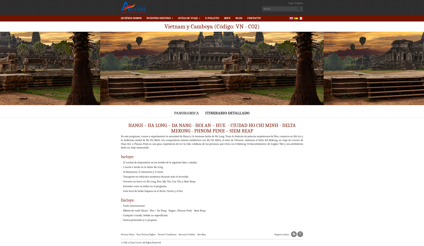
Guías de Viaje (188, 18)
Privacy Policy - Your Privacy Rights (138, 234)
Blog (239, 18)
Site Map (201, 234)
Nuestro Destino (159, 18)
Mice (227, 18)
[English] (291, 18)
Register (299, 3)
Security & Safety (187, 234)
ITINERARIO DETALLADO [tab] (227, 113)
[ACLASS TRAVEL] (133, 7)
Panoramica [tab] (186, 113)
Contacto (254, 18)
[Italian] (301, 18)
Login (291, 3)
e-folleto (212, 18)
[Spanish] (296, 18)
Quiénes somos (131, 18)
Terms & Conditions (167, 234)
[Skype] (294, 234)
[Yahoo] (300, 234)
